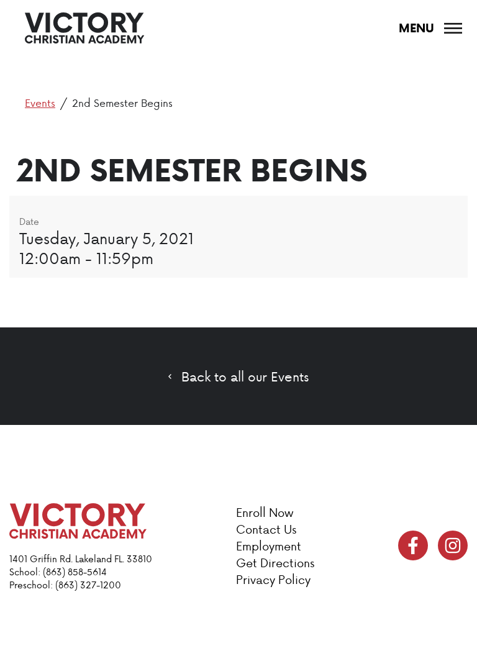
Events (40, 102)
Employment (268, 545)
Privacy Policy (273, 579)
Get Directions (275, 562)
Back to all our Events (245, 376)
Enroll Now (264, 512)
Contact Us (266, 529)
